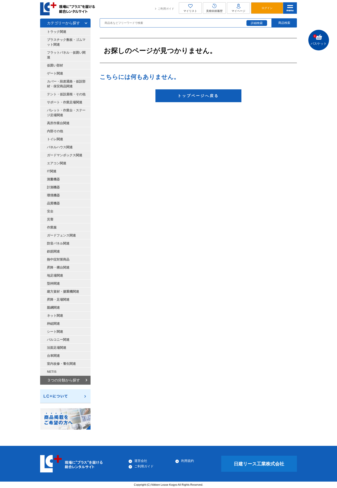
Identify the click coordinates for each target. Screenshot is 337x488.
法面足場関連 (56, 347)
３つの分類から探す (63, 380)
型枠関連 (53, 283)
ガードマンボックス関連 (64, 155)
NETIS (51, 371)
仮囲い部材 (55, 65)
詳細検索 (257, 23)
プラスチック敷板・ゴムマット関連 (66, 42)
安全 (50, 211)
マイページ (238, 11)
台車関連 (53, 355)
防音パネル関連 (58, 243)
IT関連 (51, 171)
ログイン (267, 8)
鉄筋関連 (53, 251)
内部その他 (55, 131)
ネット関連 (55, 315)
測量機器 (53, 179)
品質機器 (53, 203)
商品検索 (284, 23)
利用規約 (187, 461)
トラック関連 (56, 31)
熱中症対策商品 (58, 259)
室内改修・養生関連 (61, 363)
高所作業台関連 (58, 123)
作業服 (52, 227)
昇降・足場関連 (58, 299)
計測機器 (53, 187)
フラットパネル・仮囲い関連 (66, 55)
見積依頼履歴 (214, 11)
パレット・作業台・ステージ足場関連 (66, 112)
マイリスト (190, 11)
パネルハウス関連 (60, 147)
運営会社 (140, 461)
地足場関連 (55, 275)
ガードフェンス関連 (61, 235)
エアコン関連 (56, 163)
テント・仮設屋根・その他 (66, 94)
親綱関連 (53, 307)
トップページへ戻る (198, 96)
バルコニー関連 (58, 339)
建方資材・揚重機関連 (63, 291)
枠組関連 (53, 323)
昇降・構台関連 (58, 267)
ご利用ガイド (166, 8)
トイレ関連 (55, 139)
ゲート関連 (55, 73)
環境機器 (53, 195)
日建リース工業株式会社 (259, 463)
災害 (50, 219)
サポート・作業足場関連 (64, 102)
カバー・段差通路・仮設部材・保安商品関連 (66, 84)
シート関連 (55, 331)
